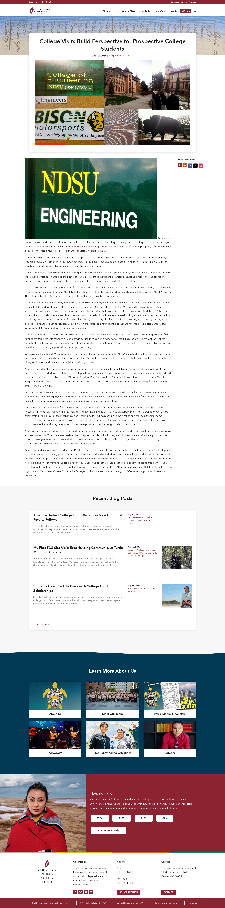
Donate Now (33, 2)
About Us (107, 11)
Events (174, 11)
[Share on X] (195, 165)
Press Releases (134, 517)
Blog (111, 55)
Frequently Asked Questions (112, 753)
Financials (192, 2)
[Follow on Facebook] (75, 892)
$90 (165, 818)
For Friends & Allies (126, 11)
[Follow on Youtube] (91, 892)
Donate (168, 892)
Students (132, 591)
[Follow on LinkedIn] (86, 892)
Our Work (160, 11)
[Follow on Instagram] (80, 892)
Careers (184, 2)
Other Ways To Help (108, 830)
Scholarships (133, 588)
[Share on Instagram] (201, 165)
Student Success (124, 55)
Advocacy (55, 753)
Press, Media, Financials (169, 714)
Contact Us (175, 2)
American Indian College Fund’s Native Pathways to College (106, 246)
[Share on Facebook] (190, 165)
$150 (143, 818)
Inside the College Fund (138, 550)
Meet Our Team (112, 714)
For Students (144, 11)
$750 (100, 818)
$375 (121, 818)
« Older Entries (41, 624)
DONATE (186, 11)
